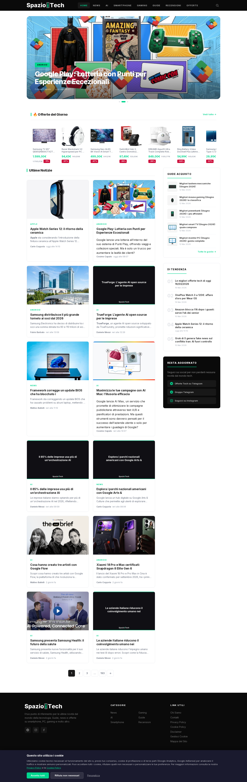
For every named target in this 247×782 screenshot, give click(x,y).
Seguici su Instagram (186, 400)
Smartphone (122, 5)
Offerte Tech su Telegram (188, 383)
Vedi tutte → (209, 114)
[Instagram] (36, 730)
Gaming (142, 5)
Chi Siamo (175, 712)
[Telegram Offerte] (28, 730)
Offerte (192, 5)
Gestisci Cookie (179, 736)
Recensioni (173, 5)
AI (107, 5)
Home (84, 5)
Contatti (174, 717)
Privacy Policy (34, 767)
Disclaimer (176, 731)
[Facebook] (44, 730)
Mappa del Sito (178, 741)
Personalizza (93, 775)
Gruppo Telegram (184, 392)
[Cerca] (217, 5)
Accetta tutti (38, 775)
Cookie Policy (54, 767)
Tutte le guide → (207, 251)
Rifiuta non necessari (67, 775)
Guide (156, 5)
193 (102, 673)
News (96, 5)
